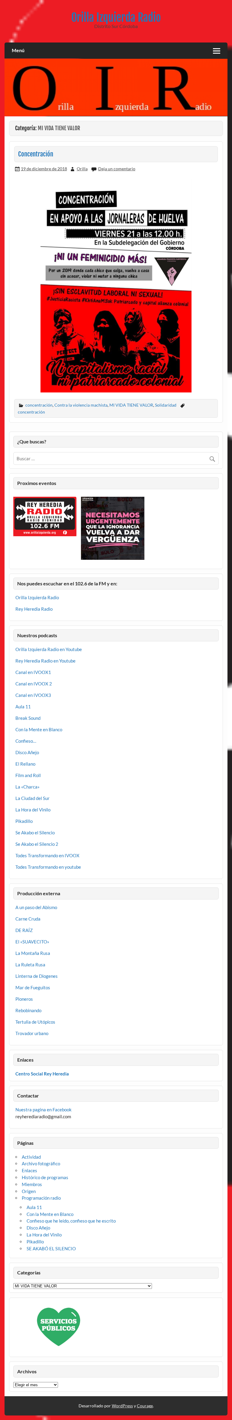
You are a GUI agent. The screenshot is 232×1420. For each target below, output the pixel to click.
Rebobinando (28, 1010)
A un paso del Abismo (36, 907)
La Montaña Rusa (32, 953)
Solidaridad (165, 405)
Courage (145, 1405)
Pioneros (24, 999)
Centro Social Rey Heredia (42, 1073)
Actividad (31, 1157)
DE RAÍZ (24, 930)
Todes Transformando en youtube (48, 867)
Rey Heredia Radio (34, 609)
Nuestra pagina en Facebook (43, 1109)
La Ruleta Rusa (30, 964)
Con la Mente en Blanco (38, 729)
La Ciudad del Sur (32, 798)
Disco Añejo (27, 752)
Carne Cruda (27, 918)
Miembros (32, 1184)
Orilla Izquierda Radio (116, 17)
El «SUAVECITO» (32, 941)
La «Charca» (27, 786)
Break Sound (27, 718)
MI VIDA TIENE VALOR (131, 405)
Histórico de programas (45, 1177)
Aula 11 (23, 706)
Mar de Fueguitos (32, 987)
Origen (29, 1191)
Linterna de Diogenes (36, 976)
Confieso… (25, 741)
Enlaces (29, 1170)
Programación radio (41, 1198)
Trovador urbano (31, 1033)
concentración (39, 405)
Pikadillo (24, 821)
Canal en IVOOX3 (33, 695)
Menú (18, 50)
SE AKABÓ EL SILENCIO (51, 1248)
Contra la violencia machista (81, 405)
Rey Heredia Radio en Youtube (45, 660)
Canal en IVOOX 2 (33, 683)
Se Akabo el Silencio (35, 832)
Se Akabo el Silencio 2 (36, 844)
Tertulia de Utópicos (35, 1022)
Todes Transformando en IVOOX (47, 855)
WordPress (122, 1405)
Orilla (82, 168)
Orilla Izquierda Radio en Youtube (48, 649)
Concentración (35, 154)
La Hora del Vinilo (32, 809)
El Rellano (25, 764)
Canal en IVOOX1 (33, 672)
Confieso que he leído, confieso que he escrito (71, 1220)
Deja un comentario (116, 168)
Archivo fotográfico (41, 1163)
